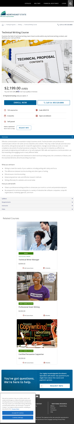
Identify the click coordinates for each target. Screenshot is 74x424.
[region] (18, 408)
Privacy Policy (61, 419)
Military (52, 406)
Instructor (5, 205)
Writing (20, 24)
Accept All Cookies (18, 413)
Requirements (6, 202)
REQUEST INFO (24, 128)
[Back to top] (37, 403)
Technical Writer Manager (29, 260)
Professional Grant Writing (29, 307)
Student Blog (62, 406)
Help (51, 412)
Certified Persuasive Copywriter (31, 354)
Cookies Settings (17, 417)
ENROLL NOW (20, 102)
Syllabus (4, 198)
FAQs (3, 209)
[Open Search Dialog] (70, 3)
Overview (5, 137)
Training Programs (11, 24)
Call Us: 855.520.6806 (64, 25)
